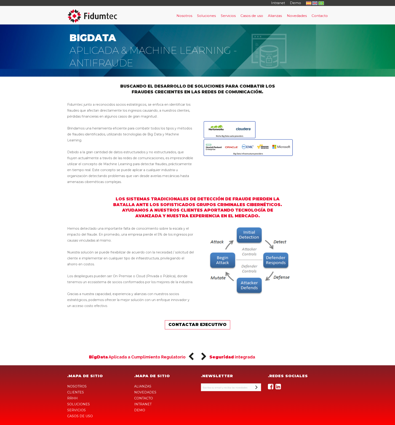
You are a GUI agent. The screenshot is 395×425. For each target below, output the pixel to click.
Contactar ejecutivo (197, 324)
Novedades (297, 15)
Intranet (278, 3)
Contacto (320, 15)
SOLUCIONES (78, 404)
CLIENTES (75, 392)
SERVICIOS (76, 410)
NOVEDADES (145, 392)
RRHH (72, 398)
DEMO (139, 410)
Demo (295, 3)
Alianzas (275, 15)
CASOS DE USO (80, 416)
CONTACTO (143, 398)
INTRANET (143, 404)
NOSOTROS (77, 386)
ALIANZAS (142, 386)
